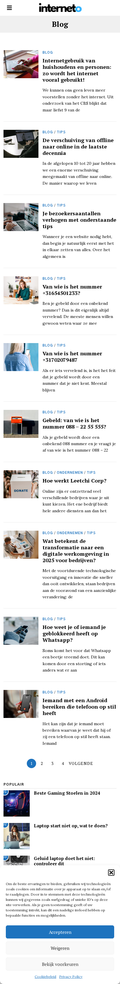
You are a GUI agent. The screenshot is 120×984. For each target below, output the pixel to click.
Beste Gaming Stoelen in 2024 (67, 793)
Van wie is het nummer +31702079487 (72, 356)
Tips (61, 132)
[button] (111, 872)
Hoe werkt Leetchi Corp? (74, 480)
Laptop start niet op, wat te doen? (71, 826)
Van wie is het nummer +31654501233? (72, 289)
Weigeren (60, 948)
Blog (48, 52)
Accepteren (60, 932)
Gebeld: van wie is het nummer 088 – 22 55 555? (74, 423)
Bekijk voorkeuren (60, 964)
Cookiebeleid (45, 976)
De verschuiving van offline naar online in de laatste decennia (78, 146)
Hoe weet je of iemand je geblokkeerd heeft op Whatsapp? (74, 633)
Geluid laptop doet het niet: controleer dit (64, 860)
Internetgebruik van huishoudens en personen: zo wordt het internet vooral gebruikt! (77, 70)
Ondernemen (70, 472)
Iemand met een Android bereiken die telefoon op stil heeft (79, 706)
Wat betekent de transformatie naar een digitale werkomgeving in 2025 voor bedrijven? (76, 550)
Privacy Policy (70, 976)
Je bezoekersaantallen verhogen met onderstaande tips (79, 220)
